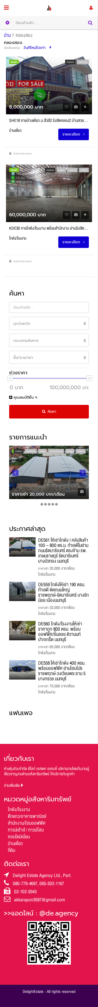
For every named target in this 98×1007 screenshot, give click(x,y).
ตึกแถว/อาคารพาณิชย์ (27, 816)
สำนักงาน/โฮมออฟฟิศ (26, 823)
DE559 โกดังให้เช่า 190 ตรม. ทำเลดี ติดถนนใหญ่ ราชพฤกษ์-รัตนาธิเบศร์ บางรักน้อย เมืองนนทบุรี (63, 592)
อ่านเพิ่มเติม (12, 785)
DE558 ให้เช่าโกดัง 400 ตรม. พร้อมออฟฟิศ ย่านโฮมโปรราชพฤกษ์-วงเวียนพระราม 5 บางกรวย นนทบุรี (61, 671)
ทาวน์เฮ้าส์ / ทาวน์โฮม (26, 830)
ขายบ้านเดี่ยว (82, 62)
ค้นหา (52, 411)
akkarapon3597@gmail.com (39, 900)
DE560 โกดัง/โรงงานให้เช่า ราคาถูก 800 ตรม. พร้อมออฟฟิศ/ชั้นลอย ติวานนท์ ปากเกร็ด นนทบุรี (60, 631)
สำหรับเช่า (18, 451)
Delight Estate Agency (22, 153)
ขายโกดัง (61, 170)
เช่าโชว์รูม (70, 451)
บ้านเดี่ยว (15, 843)
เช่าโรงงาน (80, 451)
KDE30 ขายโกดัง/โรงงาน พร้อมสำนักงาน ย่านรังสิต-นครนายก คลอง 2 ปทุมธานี (49, 228)
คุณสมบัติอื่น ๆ (24, 397)
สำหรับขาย (70, 62)
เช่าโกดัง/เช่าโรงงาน (56, 451)
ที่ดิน (11, 850)
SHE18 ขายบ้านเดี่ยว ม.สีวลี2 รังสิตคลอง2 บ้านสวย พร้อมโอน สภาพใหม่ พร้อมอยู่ (49, 120)
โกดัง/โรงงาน (19, 809)
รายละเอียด (71, 134)
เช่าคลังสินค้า (30, 451)
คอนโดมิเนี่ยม (19, 837)
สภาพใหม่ (83, 170)
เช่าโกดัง (42, 451)
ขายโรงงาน (72, 170)
